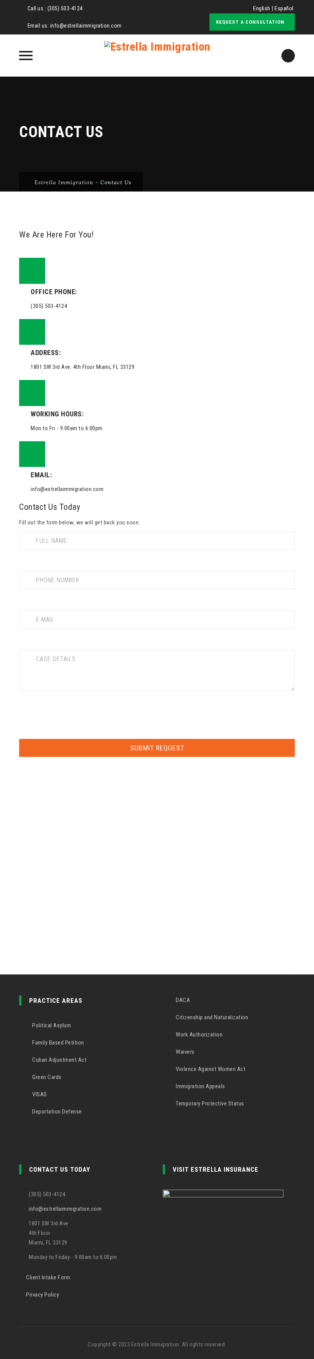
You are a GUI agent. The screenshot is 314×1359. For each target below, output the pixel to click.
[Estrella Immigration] (157, 55)
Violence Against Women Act (210, 1069)
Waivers (185, 1051)
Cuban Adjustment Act (59, 1059)
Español (284, 8)
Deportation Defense (56, 1111)
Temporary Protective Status (209, 1103)
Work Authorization (198, 1034)
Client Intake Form (48, 1277)
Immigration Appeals (200, 1086)
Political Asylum (51, 1025)
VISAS (39, 1094)
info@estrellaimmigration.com (86, 26)
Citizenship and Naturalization (211, 1017)
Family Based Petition (57, 1042)
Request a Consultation (250, 22)
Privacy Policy (42, 1294)
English (261, 8)
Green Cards (46, 1077)
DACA (182, 1000)
